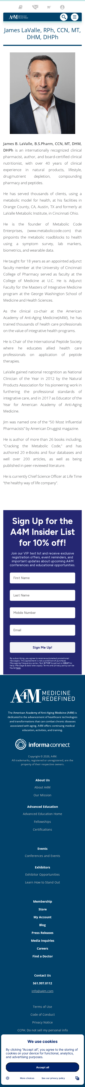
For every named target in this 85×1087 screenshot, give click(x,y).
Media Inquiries (42, 940)
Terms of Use (42, 1007)
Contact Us (42, 975)
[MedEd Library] (22, 7)
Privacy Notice (42, 1022)
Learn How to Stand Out (42, 882)
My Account (42, 917)
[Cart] (49, 7)
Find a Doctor (42, 956)
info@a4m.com (42, 991)
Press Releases (42, 933)
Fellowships (42, 822)
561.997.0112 (42, 983)
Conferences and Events (42, 856)
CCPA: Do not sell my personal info (42, 1030)
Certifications (42, 829)
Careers (42, 948)
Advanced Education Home (42, 814)
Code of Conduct (43, 1014)
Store (43, 909)
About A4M (42, 787)
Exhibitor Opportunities (42, 874)
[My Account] (62, 7)
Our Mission (42, 795)
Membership (42, 901)
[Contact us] (35, 7)
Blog (42, 925)
